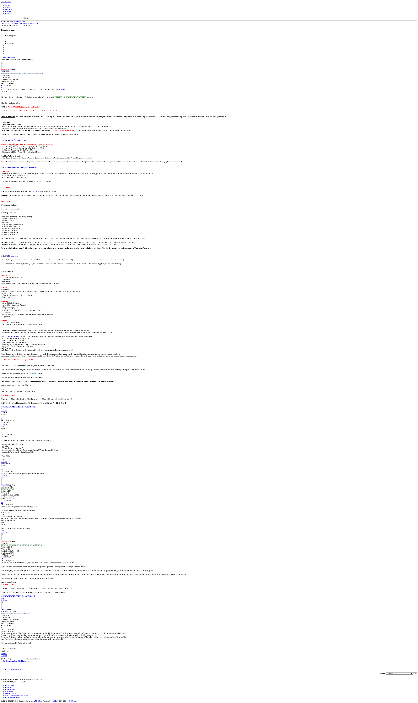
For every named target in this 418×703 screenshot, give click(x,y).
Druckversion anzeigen (13, 670)
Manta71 (4, 485)
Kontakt (8, 687)
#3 (2, 432)
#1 (2, 87)
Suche (7, 5)
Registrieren (21, 21)
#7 (2, 627)
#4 (2, 470)
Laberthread (35, 191)
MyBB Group (72, 701)
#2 (2, 419)
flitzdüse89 (62, 89)
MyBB (54, 701)
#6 (2, 559)
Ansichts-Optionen (8, 57)
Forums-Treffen (22, 23)
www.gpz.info (10, 689)
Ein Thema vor (23, 661)
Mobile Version (10, 693)
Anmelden (13, 21)
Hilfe (7, 13)
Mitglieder (8, 9)
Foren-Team (9, 685)
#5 (2, 503)
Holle (3, 610)
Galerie (7, 7)
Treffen (13, 23)
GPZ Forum (5, 23)
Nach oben (9, 691)
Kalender (8, 11)
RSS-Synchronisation (12, 697)
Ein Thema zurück (10, 661)
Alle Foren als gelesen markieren (16, 695)
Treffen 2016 (33, 23)
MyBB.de (38, 701)
